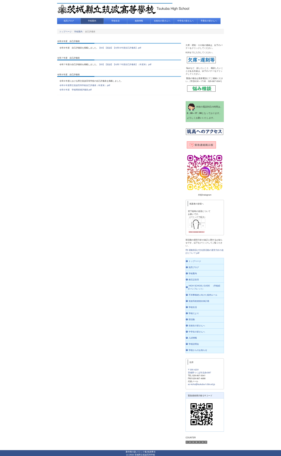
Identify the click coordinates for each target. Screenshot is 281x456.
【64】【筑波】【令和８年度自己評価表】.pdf (119, 47)
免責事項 (151, 451)
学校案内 (78, 31)
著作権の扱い (132, 451)
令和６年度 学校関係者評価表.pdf (75, 89)
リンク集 (142, 451)
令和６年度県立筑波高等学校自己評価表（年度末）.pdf (84, 85)
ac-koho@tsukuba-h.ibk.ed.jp (201, 384)
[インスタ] (205, 172)
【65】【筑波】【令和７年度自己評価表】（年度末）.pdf (124, 64)
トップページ (65, 31)
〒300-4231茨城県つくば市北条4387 (199, 371)
